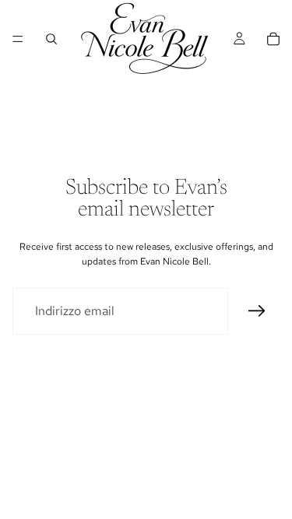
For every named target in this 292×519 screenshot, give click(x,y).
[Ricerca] (51, 39)
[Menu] (18, 39)
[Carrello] (273, 39)
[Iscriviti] (257, 311)
